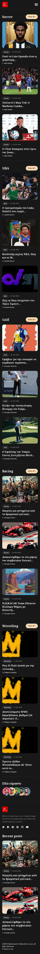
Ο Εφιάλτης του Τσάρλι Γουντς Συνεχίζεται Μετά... (18, 453)
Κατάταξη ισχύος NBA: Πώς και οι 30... (19, 255)
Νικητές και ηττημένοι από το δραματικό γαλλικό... (18, 512)
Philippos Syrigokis (10, 672)
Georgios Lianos (9, 518)
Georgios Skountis (10, 366)
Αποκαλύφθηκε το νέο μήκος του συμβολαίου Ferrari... (19, 558)
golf (5, 355)
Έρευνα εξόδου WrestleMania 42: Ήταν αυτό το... (17, 765)
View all (31, 16)
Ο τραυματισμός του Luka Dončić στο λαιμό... (18, 209)
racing (6, 506)
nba (5, 203)
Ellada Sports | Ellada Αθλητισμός (20, 944)
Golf (5, 320)
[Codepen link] (12, 827)
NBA (5, 168)
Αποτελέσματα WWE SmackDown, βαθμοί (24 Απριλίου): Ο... (17, 715)
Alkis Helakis (8, 63)
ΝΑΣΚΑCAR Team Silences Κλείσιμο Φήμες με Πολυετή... (18, 606)
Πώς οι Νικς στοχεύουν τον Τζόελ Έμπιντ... (18, 302)
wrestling (7, 661)
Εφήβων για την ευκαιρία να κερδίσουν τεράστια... (19, 361)
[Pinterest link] (17, 827)
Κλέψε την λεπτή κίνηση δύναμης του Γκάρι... (17, 407)
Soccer (7, 17)
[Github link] (22, 827)
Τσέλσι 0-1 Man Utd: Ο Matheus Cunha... (16, 104)
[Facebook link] (8, 827)
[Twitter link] (3, 827)
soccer (6, 52)
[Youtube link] (27, 827)
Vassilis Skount (9, 215)
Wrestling (10, 626)
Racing (7, 471)
